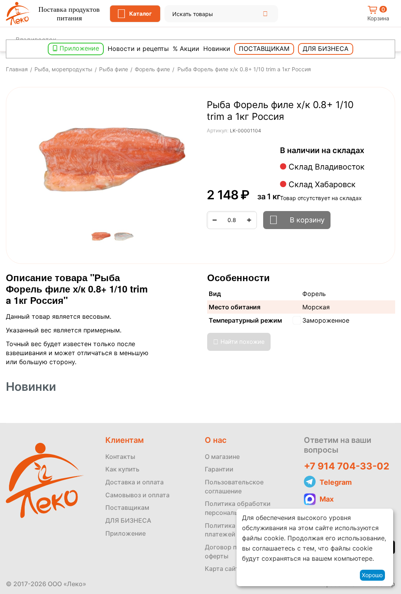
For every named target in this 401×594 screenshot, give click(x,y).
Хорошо (372, 575)
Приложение (79, 48)
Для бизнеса (326, 48)
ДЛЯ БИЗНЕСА (128, 520)
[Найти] (265, 13)
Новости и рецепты (138, 48)
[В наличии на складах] (368, 151)
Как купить (122, 469)
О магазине (222, 456)
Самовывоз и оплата (137, 495)
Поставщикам (264, 48)
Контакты (120, 456)
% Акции (186, 48)
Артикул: (218, 130)
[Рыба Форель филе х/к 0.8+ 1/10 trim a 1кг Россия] (112, 160)
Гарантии (219, 469)
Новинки (216, 48)
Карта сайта (223, 568)
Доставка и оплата (134, 482)
